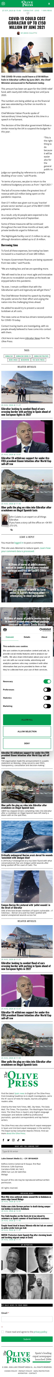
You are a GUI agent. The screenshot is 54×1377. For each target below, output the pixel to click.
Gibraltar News (32, 338)
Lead (37, 11)
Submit (27, 1339)
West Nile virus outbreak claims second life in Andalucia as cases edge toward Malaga (26, 1198)
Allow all (27, 719)
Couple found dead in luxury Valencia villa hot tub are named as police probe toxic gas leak (27, 1226)
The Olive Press (39, 360)
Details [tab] (27, 637)
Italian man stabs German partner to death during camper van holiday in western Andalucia (25, 1207)
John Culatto (30, 33)
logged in (18, 542)
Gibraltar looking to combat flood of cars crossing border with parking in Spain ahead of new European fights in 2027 (26, 411)
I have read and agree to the (26, 1331)
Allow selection (27, 731)
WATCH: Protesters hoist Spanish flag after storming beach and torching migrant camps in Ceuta (26, 1236)
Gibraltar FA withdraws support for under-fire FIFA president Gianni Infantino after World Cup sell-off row (26, 460)
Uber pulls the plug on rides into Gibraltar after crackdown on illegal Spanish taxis (26, 509)
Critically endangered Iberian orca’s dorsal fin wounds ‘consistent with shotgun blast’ (27, 856)
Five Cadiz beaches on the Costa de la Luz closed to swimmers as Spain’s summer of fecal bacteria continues (25, 1217)
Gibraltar (28, 11)
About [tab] (44, 637)
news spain (13, 360)
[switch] (47, 689)
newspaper (25, 360)
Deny (27, 743)
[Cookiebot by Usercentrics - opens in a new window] (39, 630)
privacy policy (40, 1331)
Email (5, 1313)
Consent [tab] (10, 637)
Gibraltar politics (41, 356)
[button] (50, 1151)
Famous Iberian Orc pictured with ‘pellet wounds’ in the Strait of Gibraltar (25, 906)
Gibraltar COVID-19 (23, 356)
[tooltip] (11, 530)
